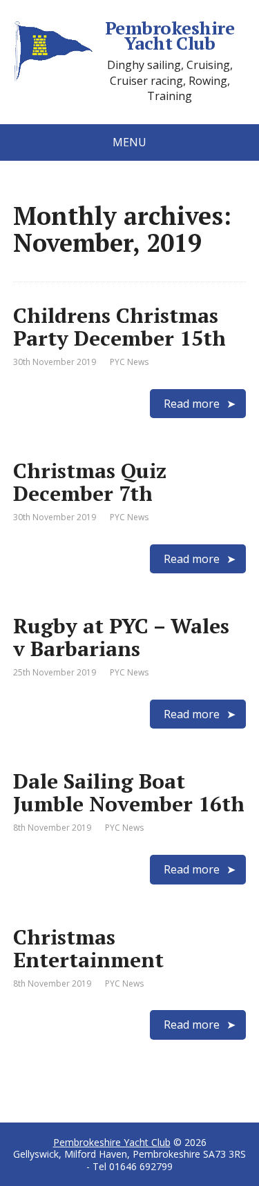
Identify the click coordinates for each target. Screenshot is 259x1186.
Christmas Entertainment (88, 948)
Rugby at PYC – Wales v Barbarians (121, 637)
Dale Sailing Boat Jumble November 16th (128, 792)
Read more (192, 403)
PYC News (129, 362)
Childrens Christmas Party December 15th (119, 327)
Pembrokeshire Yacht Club (169, 35)
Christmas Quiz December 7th (89, 482)
